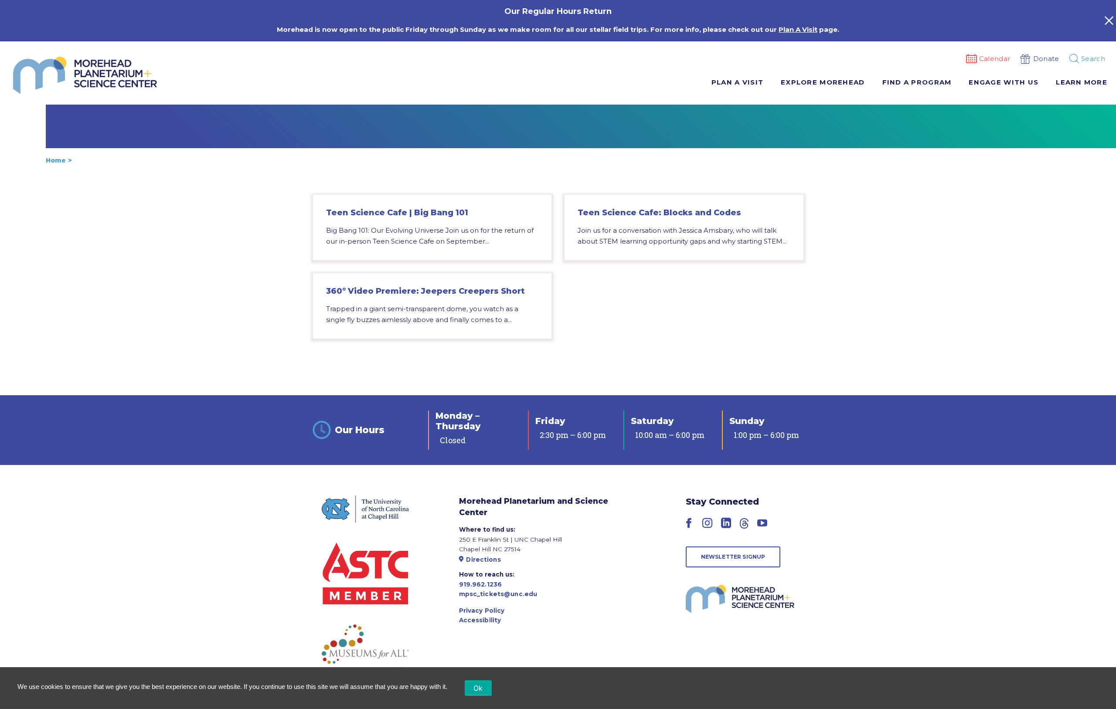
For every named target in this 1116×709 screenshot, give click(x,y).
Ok (478, 688)
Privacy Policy (482, 610)
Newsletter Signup (733, 556)
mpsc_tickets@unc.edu (498, 593)
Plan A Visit (798, 29)
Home (56, 160)
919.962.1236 (480, 584)
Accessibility (480, 620)
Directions (483, 559)
